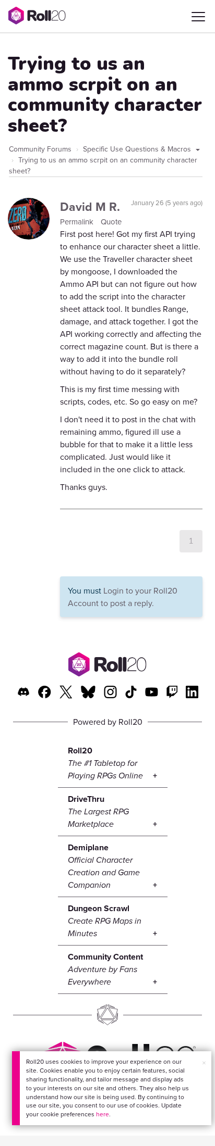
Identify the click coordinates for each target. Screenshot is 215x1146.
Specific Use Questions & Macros (138, 149)
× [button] (204, 1062)
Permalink (77, 221)
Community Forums (40, 149)
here (102, 1114)
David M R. (90, 206)
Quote (111, 221)
